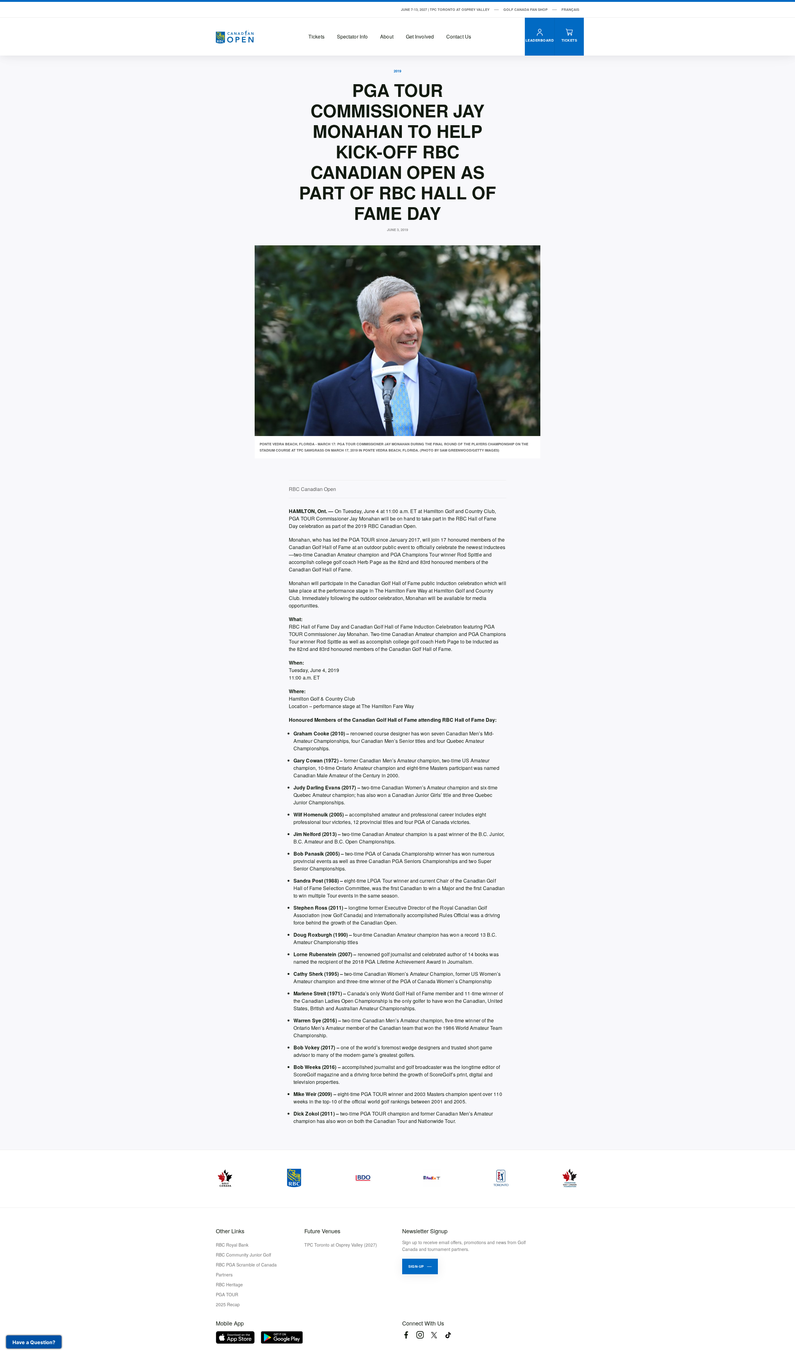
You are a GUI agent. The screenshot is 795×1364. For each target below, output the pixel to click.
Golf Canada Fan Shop (525, 9)
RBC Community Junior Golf (243, 1255)
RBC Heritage (229, 1284)
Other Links (230, 1231)
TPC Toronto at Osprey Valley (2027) (340, 1245)
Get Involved (420, 36)
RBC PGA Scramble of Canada (246, 1265)
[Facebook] (406, 1335)
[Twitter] (434, 1335)
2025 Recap (228, 1304)
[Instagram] (420, 1335)
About (386, 36)
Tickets (316, 36)
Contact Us (458, 36)
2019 (397, 71)
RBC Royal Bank (232, 1245)
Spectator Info (352, 36)
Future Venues (322, 1231)
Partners (224, 1274)
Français (570, 9)
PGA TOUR (227, 1294)
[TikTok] (448, 1335)
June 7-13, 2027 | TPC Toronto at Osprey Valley (445, 9)
